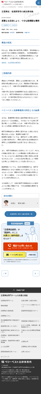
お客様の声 (24, 341)
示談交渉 (14, 25)
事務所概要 (4, 306)
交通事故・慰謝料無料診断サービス (10, 336)
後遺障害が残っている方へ (9, 326)
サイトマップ (5, 357)
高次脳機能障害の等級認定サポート (10, 321)
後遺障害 (6, 25)
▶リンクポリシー (20, 373)
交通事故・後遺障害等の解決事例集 (10, 341)
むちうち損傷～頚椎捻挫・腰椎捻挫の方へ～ (30, 326)
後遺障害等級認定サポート (29, 311)
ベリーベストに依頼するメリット (30, 305)
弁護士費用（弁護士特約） (29, 300)
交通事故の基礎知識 (7, 311)
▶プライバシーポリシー (8, 373)
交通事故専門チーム (7, 300)
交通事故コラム (6, 316)
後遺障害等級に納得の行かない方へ (10, 331)
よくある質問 (5, 346)
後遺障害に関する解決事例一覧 (21, 214)
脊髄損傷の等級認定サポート (30, 321)
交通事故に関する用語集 (29, 346)
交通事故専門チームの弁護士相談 (14, 295)
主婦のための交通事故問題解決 (30, 331)
